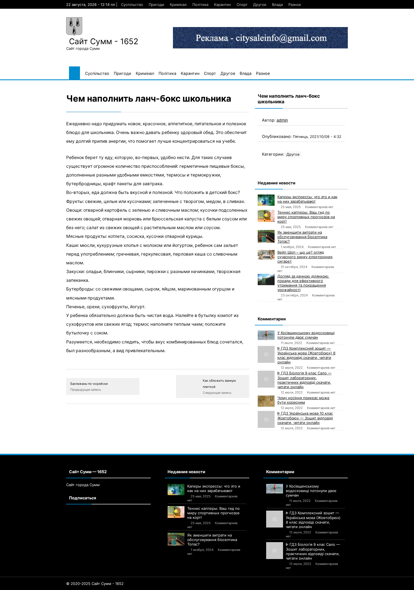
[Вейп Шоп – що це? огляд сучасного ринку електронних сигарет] (266, 255)
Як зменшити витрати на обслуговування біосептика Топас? (302, 236)
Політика (200, 4)
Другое (259, 4)
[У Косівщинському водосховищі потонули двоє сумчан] (266, 335)
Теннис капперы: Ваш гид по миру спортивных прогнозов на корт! (306, 217)
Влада (277, 4)
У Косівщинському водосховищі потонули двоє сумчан (306, 334)
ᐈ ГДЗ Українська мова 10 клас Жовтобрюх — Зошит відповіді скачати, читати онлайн (305, 418)
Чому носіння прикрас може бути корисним (303, 399)
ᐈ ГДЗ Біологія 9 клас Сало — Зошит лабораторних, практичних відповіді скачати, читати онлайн (304, 380)
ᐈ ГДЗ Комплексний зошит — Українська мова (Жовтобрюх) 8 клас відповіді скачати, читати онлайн (306, 355)
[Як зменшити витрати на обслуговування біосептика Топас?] (266, 236)
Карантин (222, 4)
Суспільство (132, 4)
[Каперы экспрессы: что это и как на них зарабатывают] (266, 200)
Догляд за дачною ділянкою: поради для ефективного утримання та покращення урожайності (303, 283)
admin (282, 120)
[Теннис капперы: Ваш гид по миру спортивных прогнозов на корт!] (266, 216)
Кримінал (178, 4)
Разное (294, 4)
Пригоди (156, 4)
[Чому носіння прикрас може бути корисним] (266, 401)
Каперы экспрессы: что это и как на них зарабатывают (307, 199)
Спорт (242, 4)
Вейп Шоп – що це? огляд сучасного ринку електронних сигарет (305, 256)
